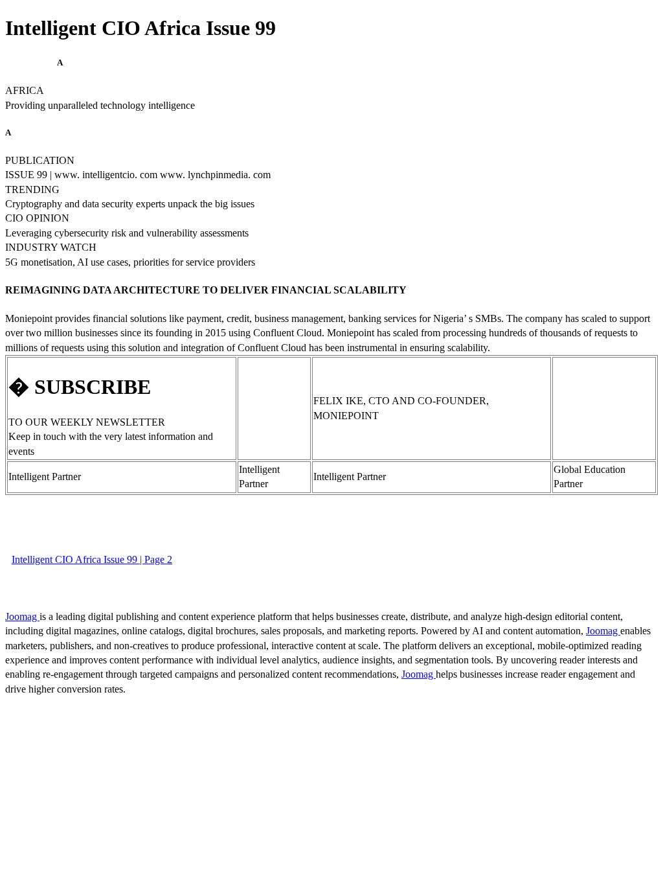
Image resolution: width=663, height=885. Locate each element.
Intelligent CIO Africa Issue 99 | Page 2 (92, 559)
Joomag (22, 616)
